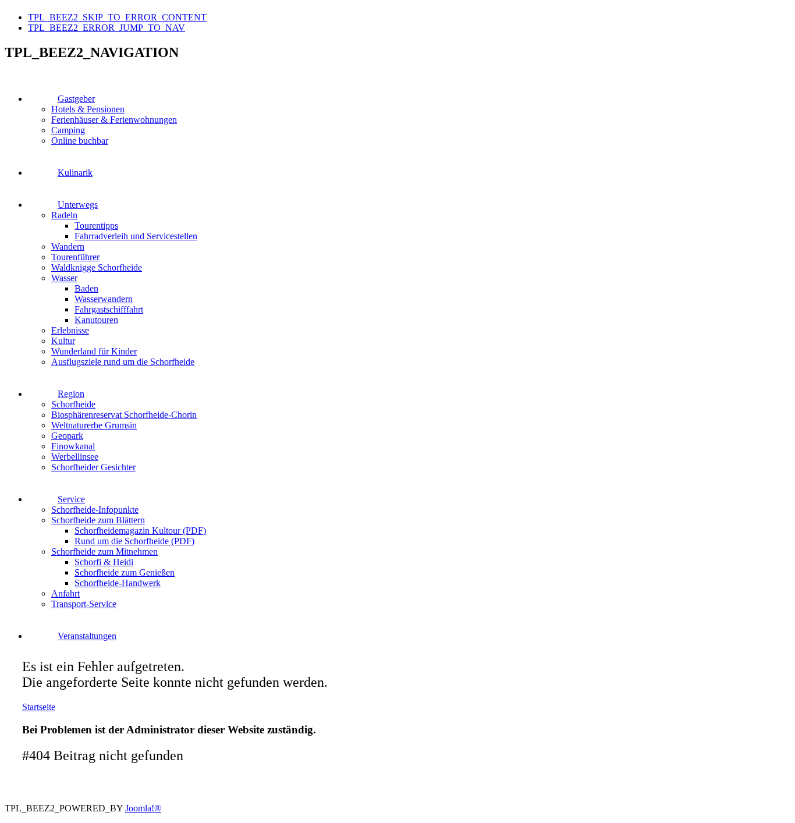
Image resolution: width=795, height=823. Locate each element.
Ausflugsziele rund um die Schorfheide (122, 362)
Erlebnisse (70, 330)
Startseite (38, 707)
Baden (86, 288)
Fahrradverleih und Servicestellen (135, 236)
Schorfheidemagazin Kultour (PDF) (140, 530)
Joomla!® (143, 808)
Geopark (67, 436)
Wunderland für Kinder (94, 351)
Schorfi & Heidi (103, 562)
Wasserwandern (103, 299)
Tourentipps (96, 225)
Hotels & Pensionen (88, 109)
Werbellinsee (74, 457)
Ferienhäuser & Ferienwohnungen (114, 120)
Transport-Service (83, 604)
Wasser (64, 278)
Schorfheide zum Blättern (98, 520)
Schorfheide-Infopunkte (95, 510)
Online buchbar (79, 141)
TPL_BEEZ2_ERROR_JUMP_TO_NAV (106, 28)
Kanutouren (96, 320)
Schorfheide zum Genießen (124, 572)
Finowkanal (73, 446)
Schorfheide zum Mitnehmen (104, 551)
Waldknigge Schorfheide (96, 267)
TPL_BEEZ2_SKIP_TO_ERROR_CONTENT (117, 17)
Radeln (64, 215)
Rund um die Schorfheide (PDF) (134, 541)
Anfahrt (65, 593)
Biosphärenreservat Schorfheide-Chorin (124, 415)
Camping (68, 130)
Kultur (63, 341)
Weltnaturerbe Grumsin (94, 425)
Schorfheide (73, 404)
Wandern (67, 246)
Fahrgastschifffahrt (108, 309)
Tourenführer (75, 257)
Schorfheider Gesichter (93, 467)
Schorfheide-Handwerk (117, 583)
